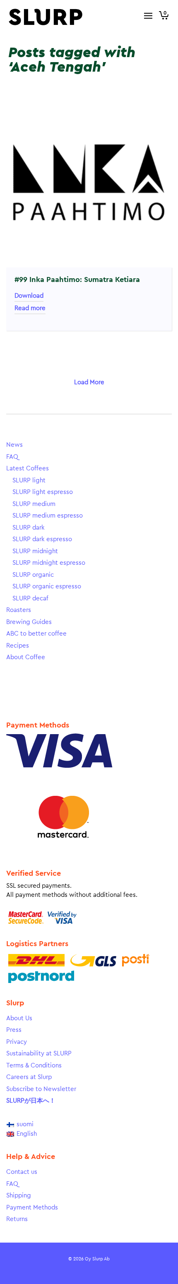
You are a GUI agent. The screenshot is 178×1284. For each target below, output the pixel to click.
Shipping (18, 1195)
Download (28, 296)
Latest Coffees (27, 468)
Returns (17, 1219)
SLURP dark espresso (42, 539)
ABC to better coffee (36, 634)
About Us (19, 1018)
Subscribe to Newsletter (41, 1089)
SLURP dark (28, 528)
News (14, 445)
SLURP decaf (30, 598)
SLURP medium (33, 504)
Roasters (18, 610)
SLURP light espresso (42, 492)
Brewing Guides (29, 622)
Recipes (17, 646)
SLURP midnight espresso (48, 563)
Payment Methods (32, 1208)
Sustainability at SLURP (39, 1053)
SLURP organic (33, 575)
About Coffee (25, 657)
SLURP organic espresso (46, 586)
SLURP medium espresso (47, 516)
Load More (89, 382)
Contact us (21, 1172)
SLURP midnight (35, 551)
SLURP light (29, 480)
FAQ (12, 457)
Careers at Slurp (29, 1077)
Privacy (16, 1042)
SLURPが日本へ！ (30, 1101)
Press (14, 1030)
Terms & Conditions (34, 1065)
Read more (30, 308)
